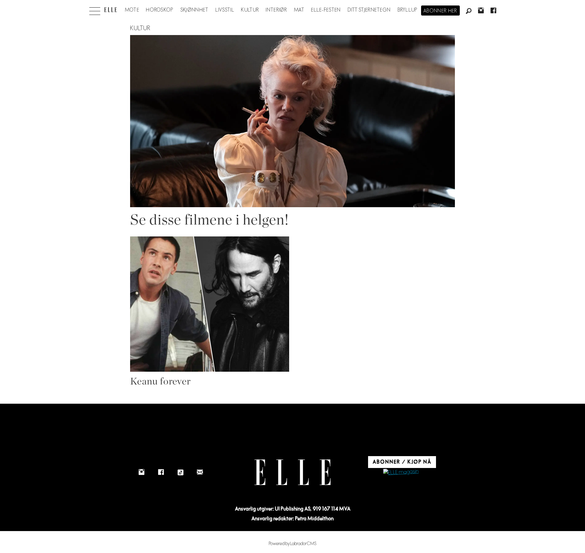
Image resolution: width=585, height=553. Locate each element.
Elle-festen (326, 10)
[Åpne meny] (94, 9)
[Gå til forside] (110, 9)
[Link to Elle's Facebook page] (161, 472)
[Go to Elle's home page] (292, 472)
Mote (132, 10)
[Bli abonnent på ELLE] (401, 472)
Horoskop (159, 10)
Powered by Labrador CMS (293, 543)
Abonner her (440, 11)
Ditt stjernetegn (369, 10)
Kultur (250, 10)
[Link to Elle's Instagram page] (141, 472)
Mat (299, 10)
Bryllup (408, 10)
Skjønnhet (194, 10)
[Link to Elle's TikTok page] (180, 472)
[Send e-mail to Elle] (200, 472)
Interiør (276, 10)
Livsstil (224, 10)
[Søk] (469, 11)
